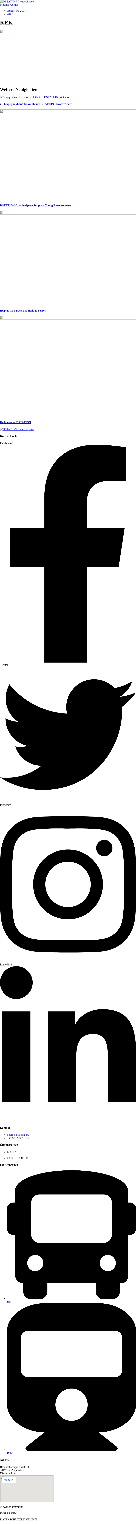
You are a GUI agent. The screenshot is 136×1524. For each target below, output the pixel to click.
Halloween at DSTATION (15, 422)
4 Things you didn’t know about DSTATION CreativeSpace (36, 104)
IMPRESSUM (8, 1513)
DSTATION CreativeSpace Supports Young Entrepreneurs (35, 205)
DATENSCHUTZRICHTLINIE (18, 1519)
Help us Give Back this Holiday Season (23, 310)
